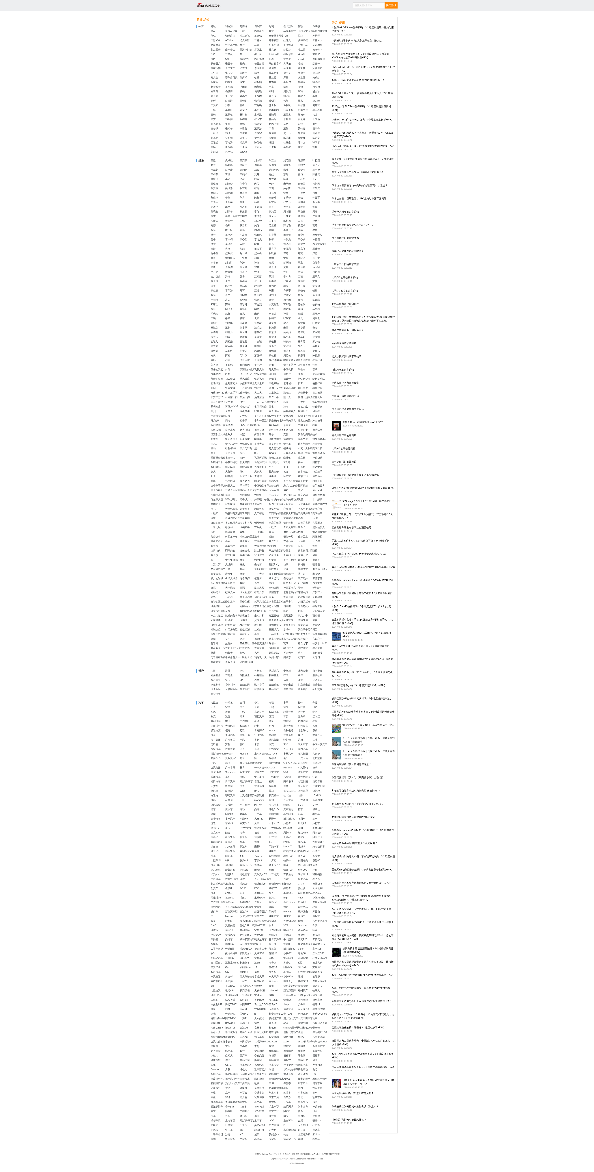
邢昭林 (243, 295)
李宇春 (214, 262)
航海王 (214, 481)
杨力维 (316, 100)
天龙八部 (303, 625)
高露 (227, 304)
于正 (314, 179)
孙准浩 (287, 68)
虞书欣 (229, 160)
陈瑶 (242, 230)
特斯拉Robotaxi (219, 1037)
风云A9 (302, 823)
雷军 (227, 1046)
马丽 (300, 309)
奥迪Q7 (287, 962)
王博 (213, 110)
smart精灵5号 (305, 1041)
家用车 (301, 1116)
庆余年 (229, 573)
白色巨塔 (274, 611)
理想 (256, 725)
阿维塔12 (303, 874)
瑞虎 (227, 763)
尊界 (285, 716)
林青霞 (301, 341)
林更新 (316, 239)
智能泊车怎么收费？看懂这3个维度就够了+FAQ (358, 1027)
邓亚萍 (229, 119)
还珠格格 (216, 620)
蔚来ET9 (317, 986)
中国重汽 (259, 777)
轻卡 (271, 986)
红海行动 (317, 360)
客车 (227, 1116)
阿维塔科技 (217, 725)
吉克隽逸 (274, 304)
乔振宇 (287, 290)
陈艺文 (316, 138)
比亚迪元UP (261, 1032)
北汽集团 (274, 739)
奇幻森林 (216, 467)
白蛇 (227, 374)
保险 (271, 680)
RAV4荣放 (245, 828)
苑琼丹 (301, 332)
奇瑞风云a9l (319, 902)
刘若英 (287, 351)
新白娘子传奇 (305, 629)
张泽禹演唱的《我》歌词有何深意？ (351, 764)
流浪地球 (245, 360)
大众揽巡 (259, 1018)
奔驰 (314, 702)
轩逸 (314, 869)
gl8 (241, 1130)
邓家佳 (214, 304)
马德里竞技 (289, 31)
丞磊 (227, 207)
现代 (300, 735)
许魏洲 (272, 295)
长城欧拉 (245, 725)
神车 (213, 856)
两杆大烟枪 (318, 495)
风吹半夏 (274, 569)
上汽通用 (303, 800)
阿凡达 (214, 443)
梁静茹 (316, 351)
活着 (300, 518)
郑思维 (301, 133)
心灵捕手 (288, 508)
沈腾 (285, 193)
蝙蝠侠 (272, 453)
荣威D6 (287, 999)
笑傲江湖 (245, 629)
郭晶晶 (214, 138)
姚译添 (229, 188)
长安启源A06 (261, 879)
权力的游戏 (217, 578)
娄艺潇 (287, 309)
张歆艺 (287, 318)
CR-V (301, 883)
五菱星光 (288, 874)
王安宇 (243, 160)
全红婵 (229, 138)
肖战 (271, 174)
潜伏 (314, 620)
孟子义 (316, 165)
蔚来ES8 (259, 893)
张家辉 (243, 337)
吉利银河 (288, 730)
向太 (213, 165)
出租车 (316, 916)
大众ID (316, 753)
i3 (255, 1013)
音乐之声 (288, 504)
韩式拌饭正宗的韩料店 (344, 435)
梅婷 (256, 193)
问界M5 (287, 967)
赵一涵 (243, 253)
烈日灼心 (230, 550)
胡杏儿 (229, 332)
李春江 (229, 110)
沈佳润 (301, 216)
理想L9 (244, 883)
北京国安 (216, 49)
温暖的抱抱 (275, 439)
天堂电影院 (231, 508)
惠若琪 (214, 128)
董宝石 (258, 248)
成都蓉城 (317, 45)
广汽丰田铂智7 (219, 902)
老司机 (243, 1088)
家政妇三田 (260, 611)
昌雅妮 (214, 142)
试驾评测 (259, 1097)
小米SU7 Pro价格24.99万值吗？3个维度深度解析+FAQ (362, 119)
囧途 (300, 374)
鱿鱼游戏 (274, 578)
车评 (271, 1083)
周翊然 (258, 165)
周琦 (300, 91)
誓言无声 (288, 652)
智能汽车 (317, 1051)
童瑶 (300, 313)
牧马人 (316, 990)
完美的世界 (304, 522)
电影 (213, 360)
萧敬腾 (287, 248)
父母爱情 (259, 620)
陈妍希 (301, 160)
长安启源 (288, 749)
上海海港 (288, 45)
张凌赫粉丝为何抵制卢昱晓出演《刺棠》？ (355, 1106)
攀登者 (301, 369)
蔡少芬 (301, 327)
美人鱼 (214, 364)
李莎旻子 (288, 230)
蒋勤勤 (287, 304)
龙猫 (227, 495)
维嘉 (314, 207)
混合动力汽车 (290, 1018)
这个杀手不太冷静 (235, 392)
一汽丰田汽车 (305, 1018)
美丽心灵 (317, 508)
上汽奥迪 (303, 999)
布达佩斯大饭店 (234, 522)
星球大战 (259, 443)
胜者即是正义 (218, 648)
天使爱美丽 (304, 504)
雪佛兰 (258, 781)
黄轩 (285, 267)
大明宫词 (274, 648)
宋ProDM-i (304, 1013)
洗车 (314, 1092)
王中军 (243, 258)
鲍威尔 (316, 77)
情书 (213, 508)
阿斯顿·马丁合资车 (250, 1120)
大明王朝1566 (233, 648)
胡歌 (256, 258)
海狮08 (273, 962)
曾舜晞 (243, 299)
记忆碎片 (288, 536)
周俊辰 (287, 91)
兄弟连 (229, 597)
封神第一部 (231, 397)
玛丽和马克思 (232, 513)
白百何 (316, 272)
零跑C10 (288, 930)
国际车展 (317, 1083)
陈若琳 (287, 138)
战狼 (227, 360)
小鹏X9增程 (318, 897)
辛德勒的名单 (261, 485)
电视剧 (316, 560)
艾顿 (300, 86)
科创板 (258, 670)
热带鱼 (272, 560)
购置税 (229, 1111)
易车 (227, 1092)
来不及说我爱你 (292, 638)
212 (242, 749)
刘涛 (242, 262)
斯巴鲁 (214, 790)
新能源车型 (231, 911)
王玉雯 (272, 221)
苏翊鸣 (229, 151)
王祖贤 (243, 341)
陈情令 (272, 643)
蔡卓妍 (301, 337)
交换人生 (303, 406)
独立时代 (259, 560)
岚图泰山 (274, 814)
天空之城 (303, 495)
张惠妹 (287, 341)
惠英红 (258, 332)
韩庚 (285, 286)
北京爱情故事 (276, 638)
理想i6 (301, 846)
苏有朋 (272, 248)
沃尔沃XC (230, 758)
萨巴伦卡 (274, 124)
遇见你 (229, 425)
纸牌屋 (258, 578)
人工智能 (259, 513)
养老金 (229, 675)
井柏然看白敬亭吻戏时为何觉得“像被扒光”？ (356, 790)
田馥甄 (258, 346)
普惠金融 (288, 684)
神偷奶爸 (317, 457)
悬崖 (213, 652)
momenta (259, 800)
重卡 (227, 828)
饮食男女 (274, 518)
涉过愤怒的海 (319, 402)
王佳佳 (316, 248)
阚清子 (229, 309)
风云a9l (215, 851)
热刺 (271, 26)
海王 (213, 453)
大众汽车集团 (247, 763)
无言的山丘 (289, 555)
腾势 (271, 721)
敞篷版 (272, 948)
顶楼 (227, 606)
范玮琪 (243, 355)
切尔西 (258, 26)
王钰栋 (214, 73)
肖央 (227, 295)
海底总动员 (318, 453)
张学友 (258, 323)
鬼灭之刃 (245, 481)
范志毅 (316, 73)
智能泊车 (216, 1074)
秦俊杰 (301, 290)
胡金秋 (316, 91)
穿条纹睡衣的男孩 (322, 504)
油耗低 (214, 1130)
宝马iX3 (316, 948)
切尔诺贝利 (260, 597)
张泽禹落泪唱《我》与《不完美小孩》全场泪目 (358, 777)
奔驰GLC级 (289, 921)
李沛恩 (258, 216)
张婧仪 (214, 179)
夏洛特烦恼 (318, 374)
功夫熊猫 (245, 462)
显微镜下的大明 (321, 569)
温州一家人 (275, 657)
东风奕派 (303, 763)
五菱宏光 (317, 939)
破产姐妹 (303, 578)
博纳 (256, 1023)
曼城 (213, 26)
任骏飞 (301, 96)
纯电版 (301, 1055)
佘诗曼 (214, 332)
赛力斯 (301, 716)
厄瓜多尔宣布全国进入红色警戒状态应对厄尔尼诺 (359, 553)
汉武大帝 (303, 615)
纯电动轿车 (318, 846)
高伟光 (272, 286)
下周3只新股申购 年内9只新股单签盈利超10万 (357, 40)
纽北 (300, 1097)
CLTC (228, 1064)
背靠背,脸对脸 (305, 550)
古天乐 (214, 337)
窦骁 (256, 267)
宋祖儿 (272, 313)
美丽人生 (230, 485)
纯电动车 (245, 874)
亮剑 (256, 634)
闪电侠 (229, 476)
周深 (314, 211)
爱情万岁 (303, 555)
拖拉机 (272, 1116)
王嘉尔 (258, 207)
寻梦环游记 (231, 462)
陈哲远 (287, 221)
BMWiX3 (230, 1023)
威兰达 (316, 809)
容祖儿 (214, 341)
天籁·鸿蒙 (259, 990)
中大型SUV (275, 828)
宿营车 (258, 1027)
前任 (227, 369)
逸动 (300, 921)
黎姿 (314, 327)
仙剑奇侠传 (275, 625)
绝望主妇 (303, 592)
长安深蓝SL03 (277, 1013)
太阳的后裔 (304, 601)
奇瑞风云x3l (231, 995)
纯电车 (272, 851)
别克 (213, 716)
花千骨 (214, 643)
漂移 (227, 1060)
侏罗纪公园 (275, 443)
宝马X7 (273, 1004)
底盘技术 (245, 1078)
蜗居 (242, 638)
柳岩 (271, 309)
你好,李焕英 (275, 360)
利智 (271, 239)
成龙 (300, 318)
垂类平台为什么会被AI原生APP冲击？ (353, 225)
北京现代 (303, 730)
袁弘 (227, 299)
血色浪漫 (317, 652)
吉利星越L (216, 962)
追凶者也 (245, 550)
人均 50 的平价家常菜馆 (345, 277)
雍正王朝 (274, 615)
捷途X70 (317, 972)
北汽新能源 (304, 777)
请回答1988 (246, 662)
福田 (271, 781)
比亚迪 (214, 702)
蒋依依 (301, 304)
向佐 (256, 183)
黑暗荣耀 (245, 601)
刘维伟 (301, 105)
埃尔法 (214, 846)
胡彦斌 (229, 193)
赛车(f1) (229, 1106)
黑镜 (300, 587)
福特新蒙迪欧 (247, 939)
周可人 (272, 216)
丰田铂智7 (245, 1041)
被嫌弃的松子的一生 (251, 504)
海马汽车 (274, 804)
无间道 (258, 495)
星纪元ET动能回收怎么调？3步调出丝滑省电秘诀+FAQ (362, 869)
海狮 (242, 832)
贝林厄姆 (274, 54)
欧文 (242, 82)
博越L (243, 897)
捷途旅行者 (260, 828)
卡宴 (256, 744)
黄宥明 (316, 286)
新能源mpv (289, 902)
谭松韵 (301, 207)
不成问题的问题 (277, 550)
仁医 (300, 611)
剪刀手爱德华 (276, 504)
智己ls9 (302, 842)
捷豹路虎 (216, 907)
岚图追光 (288, 809)
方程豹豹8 (260, 1009)
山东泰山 (230, 49)
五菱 (271, 716)
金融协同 (245, 684)
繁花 (242, 569)
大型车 (272, 1139)
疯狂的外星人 (247, 369)
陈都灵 (258, 197)
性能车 (258, 865)
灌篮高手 (317, 476)
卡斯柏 (229, 202)
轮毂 (314, 907)
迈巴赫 (214, 744)
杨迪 (285, 179)
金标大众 (216, 1032)
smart (272, 730)
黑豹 (213, 448)
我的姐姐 (274, 425)
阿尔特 (258, 804)
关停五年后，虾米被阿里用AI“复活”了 (362, 422)
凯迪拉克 (216, 730)
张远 (256, 188)
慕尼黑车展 (217, 1102)
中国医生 (303, 425)
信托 (285, 680)
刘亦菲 (258, 160)
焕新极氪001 (305, 1027)
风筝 (256, 652)
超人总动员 (275, 448)
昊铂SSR (259, 953)
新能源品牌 (289, 990)
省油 (227, 1088)
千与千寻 (245, 485)
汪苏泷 (287, 216)
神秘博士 (216, 592)
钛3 (213, 953)
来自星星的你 (276, 601)
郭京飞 (301, 248)
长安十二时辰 (319, 643)
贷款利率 (230, 684)
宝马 (227, 707)
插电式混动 (304, 1078)
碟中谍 (272, 476)
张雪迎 (287, 281)
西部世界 (317, 583)
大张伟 (229, 267)
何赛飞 (243, 183)
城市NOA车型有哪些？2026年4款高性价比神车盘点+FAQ (363, 567)
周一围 (287, 299)
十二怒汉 (317, 499)
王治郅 (214, 105)
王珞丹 (229, 234)
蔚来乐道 (317, 995)
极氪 (227, 712)
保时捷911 (274, 763)
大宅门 (316, 657)
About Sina (268, 1154)
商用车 (301, 818)
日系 (314, 1111)
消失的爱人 (318, 527)
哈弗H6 (215, 828)
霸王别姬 (303, 481)
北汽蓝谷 (317, 758)
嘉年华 (243, 546)
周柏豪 (229, 341)
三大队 (301, 402)
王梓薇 (214, 174)
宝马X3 (258, 958)
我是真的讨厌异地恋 (280, 420)
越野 (314, 1102)
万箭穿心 (288, 546)
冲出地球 (317, 420)
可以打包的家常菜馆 (343, 369)
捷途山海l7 (231, 953)
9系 (227, 860)
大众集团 (303, 1125)
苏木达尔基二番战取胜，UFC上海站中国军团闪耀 (359, 198)
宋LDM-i (302, 967)
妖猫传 (272, 378)
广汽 (242, 712)
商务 (285, 1116)
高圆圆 (301, 202)
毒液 (285, 467)
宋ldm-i (258, 995)
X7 (241, 1134)
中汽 (213, 763)
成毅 (256, 169)
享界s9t (258, 860)
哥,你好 (215, 420)
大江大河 (216, 564)
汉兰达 (258, 902)
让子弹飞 (317, 541)
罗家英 (316, 332)
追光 (213, 1013)
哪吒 (213, 800)
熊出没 (287, 397)
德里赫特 (259, 63)
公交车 (214, 888)
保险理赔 (288, 689)
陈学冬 (229, 286)
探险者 (287, 888)
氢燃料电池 (231, 1074)
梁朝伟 (214, 323)
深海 (285, 406)
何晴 (300, 197)
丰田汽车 (288, 753)
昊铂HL (244, 1013)
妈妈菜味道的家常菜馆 (344, 343)
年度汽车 (303, 879)
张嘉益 (258, 299)
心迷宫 (214, 546)
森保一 (316, 63)
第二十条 (274, 397)
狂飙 (242, 564)
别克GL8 (244, 823)
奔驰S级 (317, 763)
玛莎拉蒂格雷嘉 (248, 944)
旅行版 (258, 837)
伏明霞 (258, 138)
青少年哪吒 (231, 560)
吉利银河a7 (318, 1037)
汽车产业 (303, 1083)
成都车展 (216, 1120)
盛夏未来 (230, 429)
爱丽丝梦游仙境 (219, 457)
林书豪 (272, 82)
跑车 (300, 814)
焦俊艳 (316, 304)
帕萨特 (287, 860)
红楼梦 (258, 629)
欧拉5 (286, 842)
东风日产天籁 (319, 1023)
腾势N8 (287, 832)
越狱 (242, 583)
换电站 (258, 1060)
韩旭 (285, 100)
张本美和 (288, 110)
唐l (212, 986)
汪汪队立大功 (218, 434)
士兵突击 (274, 634)
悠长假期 (274, 606)
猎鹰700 (288, 869)
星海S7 (287, 972)
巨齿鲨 (287, 476)
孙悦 (242, 202)
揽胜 (256, 842)
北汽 (314, 712)
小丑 (271, 467)
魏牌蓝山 (303, 911)
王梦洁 (258, 128)
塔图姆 (243, 86)
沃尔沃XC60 (290, 763)
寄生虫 (258, 527)
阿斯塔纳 (288, 781)
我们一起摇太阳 (306, 397)
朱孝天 (301, 346)
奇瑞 (271, 702)
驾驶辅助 (288, 1051)
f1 (284, 1125)
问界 (242, 716)
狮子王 (287, 443)
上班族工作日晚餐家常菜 (345, 264)
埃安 (271, 744)
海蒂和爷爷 (246, 522)
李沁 (227, 179)
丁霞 (271, 128)
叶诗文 (301, 142)
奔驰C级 (259, 934)
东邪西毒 (288, 541)
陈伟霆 (316, 174)
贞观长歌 (230, 662)
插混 (256, 809)
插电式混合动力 (234, 1078)
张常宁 (229, 128)
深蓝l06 (273, 832)
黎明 (285, 323)
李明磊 (243, 216)
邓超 (285, 253)
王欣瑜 (316, 119)
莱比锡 (258, 35)
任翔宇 (258, 133)
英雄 (271, 583)
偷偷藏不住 (289, 573)
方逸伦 (214, 795)
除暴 (271, 434)
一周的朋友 (289, 420)
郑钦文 (258, 124)
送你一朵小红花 (277, 388)
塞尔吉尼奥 (231, 77)
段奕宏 (258, 286)
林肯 (242, 767)
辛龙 (227, 197)
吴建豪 (316, 346)
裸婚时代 (259, 638)
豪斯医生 (230, 583)
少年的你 (216, 374)
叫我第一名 (231, 536)
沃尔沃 (316, 716)
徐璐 (227, 318)
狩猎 (213, 518)
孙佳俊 (258, 142)
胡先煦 (258, 221)
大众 (213, 707)
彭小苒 (272, 234)
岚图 (227, 777)
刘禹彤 (243, 96)
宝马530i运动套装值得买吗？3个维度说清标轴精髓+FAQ (363, 1067)
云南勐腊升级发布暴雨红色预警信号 (351, 527)
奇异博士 (259, 476)
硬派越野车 (260, 939)
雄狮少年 (317, 388)
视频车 (214, 944)
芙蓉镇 (214, 555)
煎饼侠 (287, 374)
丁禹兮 (287, 197)
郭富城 (272, 323)
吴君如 (287, 332)
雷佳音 (301, 267)
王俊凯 (214, 183)
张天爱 (258, 281)
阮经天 (214, 351)
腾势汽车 (303, 772)
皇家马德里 (231, 31)
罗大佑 (316, 341)
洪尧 (213, 244)
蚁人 (213, 471)
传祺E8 (273, 967)
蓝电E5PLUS (247, 925)
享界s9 (229, 823)
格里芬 (214, 91)
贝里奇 (287, 73)
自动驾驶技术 (276, 1078)
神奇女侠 (317, 467)
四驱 (213, 1064)
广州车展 (245, 1083)
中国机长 (288, 369)
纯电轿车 (274, 916)
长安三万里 (217, 397)
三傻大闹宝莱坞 (234, 490)
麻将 (242, 560)
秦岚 (242, 313)
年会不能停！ (218, 402)
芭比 (285, 471)
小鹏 (271, 707)
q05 (213, 921)
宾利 (227, 744)
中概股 (287, 670)
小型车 (243, 981)
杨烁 (300, 295)
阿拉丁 (316, 462)
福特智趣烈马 (305, 893)
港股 (227, 670)
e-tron (301, 948)
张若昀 (243, 188)
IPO (242, 670)
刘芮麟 (287, 160)
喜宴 (227, 541)
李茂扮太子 (304, 429)
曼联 (300, 26)
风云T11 (258, 818)
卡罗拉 (272, 860)
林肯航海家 (275, 939)
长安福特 (274, 795)
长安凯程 (259, 795)
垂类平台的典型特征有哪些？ (348, 251)
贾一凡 (287, 133)
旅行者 (287, 823)
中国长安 (317, 735)
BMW (257, 869)
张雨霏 (316, 142)
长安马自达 (289, 790)
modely (287, 911)
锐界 (271, 925)
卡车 (213, 1116)
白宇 (213, 286)
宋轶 (256, 313)
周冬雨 (287, 211)
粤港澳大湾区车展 (235, 1102)
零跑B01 (215, 1023)
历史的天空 (304, 634)
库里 (285, 77)
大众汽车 (230, 725)
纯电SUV (274, 809)
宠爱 (285, 434)
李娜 (242, 124)
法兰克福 (245, 35)
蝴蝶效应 (259, 508)
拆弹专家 (259, 434)
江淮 (314, 739)
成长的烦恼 (246, 592)
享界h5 (214, 837)
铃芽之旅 (303, 476)
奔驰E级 (229, 948)
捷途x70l (230, 1027)
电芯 (314, 1069)
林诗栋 (243, 114)
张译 (300, 272)
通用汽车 (216, 777)
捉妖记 (229, 364)
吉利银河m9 (232, 879)
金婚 (213, 638)
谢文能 (214, 77)
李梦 (314, 96)
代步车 (301, 916)
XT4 (285, 925)
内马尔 (301, 59)
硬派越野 (216, 1088)
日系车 (229, 1125)
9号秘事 (316, 587)
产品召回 (317, 1064)
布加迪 (287, 777)
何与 (300, 174)
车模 (213, 1092)
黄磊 (285, 258)
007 (256, 453)
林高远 (272, 119)
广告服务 (277, 1154)
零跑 (256, 739)
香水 (242, 532)
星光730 (215, 967)
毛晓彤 (214, 313)
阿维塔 (272, 758)
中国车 (229, 786)
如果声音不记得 (321, 439)
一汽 (242, 739)
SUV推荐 (230, 999)
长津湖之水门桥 (306, 416)
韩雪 (242, 276)
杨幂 (256, 202)
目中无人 (274, 402)
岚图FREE (246, 1004)
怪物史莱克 (275, 457)
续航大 (214, 1055)
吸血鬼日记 (289, 583)
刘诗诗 (229, 262)
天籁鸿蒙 (303, 986)
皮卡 (314, 818)
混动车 (287, 916)
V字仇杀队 (231, 499)
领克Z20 (302, 939)
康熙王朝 (288, 615)
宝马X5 (273, 753)
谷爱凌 (243, 151)
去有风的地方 (218, 569)
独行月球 (245, 392)
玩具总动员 (289, 453)
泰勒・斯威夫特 (234, 216)
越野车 (272, 818)
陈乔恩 (316, 355)
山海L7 (287, 883)
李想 (256, 1046)
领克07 (258, 986)
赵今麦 (229, 169)
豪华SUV (317, 828)
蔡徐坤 (214, 197)
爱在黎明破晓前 (292, 518)
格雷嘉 (229, 842)
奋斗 (227, 638)
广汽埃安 (274, 749)
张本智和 (274, 110)
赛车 (285, 1088)
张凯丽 (272, 253)
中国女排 (230, 388)
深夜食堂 (245, 615)
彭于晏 (243, 351)
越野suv (229, 944)
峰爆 (314, 425)
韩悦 (227, 133)
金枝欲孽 (303, 648)
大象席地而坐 (261, 546)
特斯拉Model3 (218, 1018)
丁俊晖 (272, 147)
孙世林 (301, 68)
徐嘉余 (287, 142)
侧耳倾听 (259, 522)
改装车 (287, 1092)
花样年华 (259, 541)
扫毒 (300, 383)
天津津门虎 (246, 49)
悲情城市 (259, 555)
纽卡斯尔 (288, 26)
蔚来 (285, 707)
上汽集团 (216, 767)
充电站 (214, 1125)
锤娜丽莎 (230, 258)
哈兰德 (301, 49)
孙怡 (285, 313)
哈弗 (271, 725)
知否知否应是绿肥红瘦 (281, 620)
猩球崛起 (230, 467)
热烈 (213, 411)
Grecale (302, 925)
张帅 (227, 124)
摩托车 (243, 1116)
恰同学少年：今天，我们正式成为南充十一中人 (368, 725)
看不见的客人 (290, 527)
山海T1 (244, 1018)
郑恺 (314, 253)
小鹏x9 (287, 934)
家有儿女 (245, 634)
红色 (242, 652)
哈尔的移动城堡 (292, 499)
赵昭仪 (229, 253)
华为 (256, 702)
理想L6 (229, 874)
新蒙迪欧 (230, 869)
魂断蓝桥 (288, 522)
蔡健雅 (272, 355)
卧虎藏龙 (245, 541)
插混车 (229, 939)
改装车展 (317, 1097)
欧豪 (271, 290)
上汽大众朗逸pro (220, 1041)
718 (242, 893)
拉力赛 (243, 1097)
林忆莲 (214, 327)
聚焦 (271, 532)
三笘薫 (229, 54)
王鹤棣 (243, 174)
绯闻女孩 (259, 592)
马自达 (229, 800)
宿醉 (242, 457)
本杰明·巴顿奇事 (307, 508)
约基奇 (229, 82)
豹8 (285, 758)
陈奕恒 (301, 234)
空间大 (229, 1055)
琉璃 (285, 643)
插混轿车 (216, 879)
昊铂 (271, 800)
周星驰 (243, 323)
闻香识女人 (246, 499)
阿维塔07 (245, 902)
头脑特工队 (217, 462)
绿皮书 (229, 527)
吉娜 (213, 248)
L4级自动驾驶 (247, 1074)
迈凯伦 (287, 739)
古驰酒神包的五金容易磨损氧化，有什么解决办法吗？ (361, 882)
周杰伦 (214, 207)
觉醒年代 (274, 564)
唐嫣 (271, 262)
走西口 (301, 657)
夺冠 (242, 434)
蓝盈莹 (229, 221)
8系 (300, 962)
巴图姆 (316, 86)
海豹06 (273, 921)
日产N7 (273, 837)
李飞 (256, 211)
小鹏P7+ (288, 976)
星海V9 (273, 934)
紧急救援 (288, 439)
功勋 (285, 564)
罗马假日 (274, 495)
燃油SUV (230, 851)
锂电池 (243, 1069)
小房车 (229, 1041)
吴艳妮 (287, 147)
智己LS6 (317, 883)
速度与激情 (304, 443)
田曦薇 (287, 234)
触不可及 (317, 490)
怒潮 (285, 402)
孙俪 (256, 262)
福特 (300, 702)
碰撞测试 (303, 1060)
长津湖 (258, 360)
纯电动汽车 (217, 958)
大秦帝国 (259, 648)
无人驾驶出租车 (248, 976)
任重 (314, 290)
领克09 (273, 1023)
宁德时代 (245, 1111)
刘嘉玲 (229, 183)
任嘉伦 (243, 272)
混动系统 (288, 1074)
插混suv (215, 874)
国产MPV (230, 1018)
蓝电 (242, 777)
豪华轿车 (216, 818)
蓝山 (300, 828)
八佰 (271, 364)
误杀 (314, 369)
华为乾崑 (259, 1111)
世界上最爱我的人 (250, 425)
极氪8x (272, 1027)
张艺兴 (272, 202)
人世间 (229, 564)
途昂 (285, 907)
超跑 (300, 1088)
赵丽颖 (287, 262)
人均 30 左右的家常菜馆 (345, 290)
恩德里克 (259, 68)
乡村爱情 (245, 625)
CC (227, 972)
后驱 (227, 1069)
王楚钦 (229, 114)
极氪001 (317, 860)
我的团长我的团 (292, 634)
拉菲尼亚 (245, 59)
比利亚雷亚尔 (305, 31)
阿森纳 (243, 26)
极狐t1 (228, 888)
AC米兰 (229, 40)
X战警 (286, 462)
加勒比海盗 (304, 453)
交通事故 (259, 1092)
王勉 (242, 221)
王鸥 (213, 318)
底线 (285, 569)
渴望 (314, 629)
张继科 (243, 119)
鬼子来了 (245, 508)
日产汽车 (230, 781)
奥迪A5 (302, 902)
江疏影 (258, 276)
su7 (271, 893)
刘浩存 (287, 244)
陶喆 (242, 248)
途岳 (314, 1018)
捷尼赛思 (317, 781)
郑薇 (227, 105)
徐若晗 (243, 207)
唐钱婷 (229, 147)
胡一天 (301, 286)
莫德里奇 (317, 68)
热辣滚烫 (259, 397)
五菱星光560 (232, 962)
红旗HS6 (245, 735)
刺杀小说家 (289, 388)
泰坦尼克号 (231, 443)
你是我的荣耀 (276, 573)
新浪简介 (258, 1154)
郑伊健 (272, 337)
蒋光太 (243, 63)
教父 (300, 490)
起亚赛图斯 (260, 911)
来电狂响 (274, 383)
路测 (314, 1060)
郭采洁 (258, 351)
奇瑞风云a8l (319, 981)
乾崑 (285, 1134)
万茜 (300, 276)
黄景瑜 (272, 267)
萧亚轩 (258, 355)
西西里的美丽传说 (279, 513)
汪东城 (272, 193)
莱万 (242, 54)
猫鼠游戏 (230, 532)
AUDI (272, 767)
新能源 (301, 1046)
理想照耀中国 (232, 625)
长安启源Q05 (232, 907)
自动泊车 (245, 1060)
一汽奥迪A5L (261, 767)
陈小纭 (229, 230)
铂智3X (273, 888)
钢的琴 (272, 546)
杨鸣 (242, 91)
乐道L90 (302, 869)
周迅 (300, 262)
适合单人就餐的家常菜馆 (345, 211)
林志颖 (258, 341)
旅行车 (316, 823)
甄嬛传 (229, 620)
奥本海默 (303, 471)
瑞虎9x (214, 930)
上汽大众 (288, 725)
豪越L (257, 846)
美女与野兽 (246, 448)
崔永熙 (258, 82)
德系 (300, 1111)
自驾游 (287, 1097)
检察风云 (303, 411)
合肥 (300, 1120)
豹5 (242, 856)
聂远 (256, 290)
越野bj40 (274, 1032)
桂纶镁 (272, 351)
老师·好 (287, 383)
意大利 (272, 1130)
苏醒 (285, 174)
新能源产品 (275, 1018)
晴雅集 (258, 439)
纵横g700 (259, 897)
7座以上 (287, 879)
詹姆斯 (243, 77)
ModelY (229, 753)
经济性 (316, 1125)
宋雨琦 (287, 183)
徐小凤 (243, 327)
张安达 (258, 147)
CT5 (271, 958)
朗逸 (227, 832)
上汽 (314, 749)
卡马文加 (230, 68)
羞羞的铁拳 (217, 378)
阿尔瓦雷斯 (275, 63)
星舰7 (301, 1037)
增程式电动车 (290, 1032)
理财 (300, 680)
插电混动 (303, 1069)
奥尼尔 (287, 82)
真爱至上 (317, 522)
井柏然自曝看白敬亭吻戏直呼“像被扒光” (353, 817)
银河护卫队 (246, 476)
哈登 (256, 77)
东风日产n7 (246, 865)
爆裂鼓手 (245, 527)
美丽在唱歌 (289, 560)
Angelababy (319, 244)
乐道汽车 (245, 772)
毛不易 (214, 272)
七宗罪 (258, 504)
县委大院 (216, 573)
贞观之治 (245, 648)
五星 (213, 1097)
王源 (227, 174)
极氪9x (243, 837)
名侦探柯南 (260, 406)
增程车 (287, 1055)
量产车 (258, 1120)
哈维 (300, 63)
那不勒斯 (274, 40)
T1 (270, 842)
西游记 (316, 615)
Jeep (286, 1004)
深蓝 (213, 735)
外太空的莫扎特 (306, 420)
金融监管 (317, 680)
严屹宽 (287, 295)
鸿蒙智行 (317, 1106)
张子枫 (214, 281)
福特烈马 (303, 907)
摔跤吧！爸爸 (261, 499)
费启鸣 (301, 225)
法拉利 (301, 712)
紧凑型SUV (318, 944)
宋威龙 (214, 169)
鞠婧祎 (258, 230)
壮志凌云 (274, 471)
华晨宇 (214, 202)
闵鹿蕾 (316, 105)
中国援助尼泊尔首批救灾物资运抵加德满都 (355, 475)
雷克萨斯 (259, 730)
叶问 (213, 388)
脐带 (227, 416)
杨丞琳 (243, 346)
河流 (314, 555)
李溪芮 (243, 309)
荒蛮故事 (216, 536)
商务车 (272, 972)
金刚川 (229, 434)
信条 (314, 434)
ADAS (286, 1078)
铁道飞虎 (259, 378)
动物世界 (216, 383)
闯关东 (287, 657)
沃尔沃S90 (318, 953)
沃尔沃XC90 (247, 916)
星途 (256, 721)
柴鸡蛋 (272, 211)
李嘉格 (243, 193)
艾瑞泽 (229, 804)
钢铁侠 (287, 448)
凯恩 (271, 59)
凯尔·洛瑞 (216, 772)
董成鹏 (243, 286)
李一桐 (229, 239)
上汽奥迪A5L (261, 753)
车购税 (214, 939)
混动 (242, 809)
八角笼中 (303, 392)
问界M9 (229, 814)
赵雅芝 (272, 327)
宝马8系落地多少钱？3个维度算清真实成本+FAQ (358, 685)
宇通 (285, 772)
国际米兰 (216, 40)
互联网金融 (231, 689)
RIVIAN (287, 767)
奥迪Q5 (244, 1027)
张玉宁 (229, 63)
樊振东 (301, 114)
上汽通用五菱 (247, 795)
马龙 (314, 114)
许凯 (285, 272)
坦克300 (215, 832)
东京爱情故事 (261, 606)
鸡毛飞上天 (260, 657)
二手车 (258, 814)
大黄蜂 (229, 471)
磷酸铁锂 (216, 1060)
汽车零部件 (246, 1064)
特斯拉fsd (303, 851)
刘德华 (229, 323)
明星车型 (317, 999)
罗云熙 (243, 225)
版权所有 (301, 1163)
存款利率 (216, 684)
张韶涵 (243, 169)
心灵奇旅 (245, 439)
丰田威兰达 (231, 1032)
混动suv (229, 902)
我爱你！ (259, 411)
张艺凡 (287, 202)
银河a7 (273, 897)
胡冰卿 (243, 304)
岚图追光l (303, 860)
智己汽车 (216, 972)
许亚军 (316, 197)
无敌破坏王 (260, 467)
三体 (227, 569)
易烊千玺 (317, 234)
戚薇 (227, 313)
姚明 (271, 91)
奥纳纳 (287, 63)
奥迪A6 (229, 976)
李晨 (213, 258)
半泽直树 (317, 606)
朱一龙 (316, 258)
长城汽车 (274, 712)
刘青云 (229, 337)
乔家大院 (216, 662)
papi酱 (287, 188)
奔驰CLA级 (246, 1032)
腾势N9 (244, 860)
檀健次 (301, 169)
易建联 (258, 91)
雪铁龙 (258, 763)
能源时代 (259, 1130)
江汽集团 (303, 753)
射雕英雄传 (289, 625)
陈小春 (287, 337)
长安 (256, 707)
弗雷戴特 (216, 86)
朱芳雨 (214, 96)
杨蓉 (242, 318)
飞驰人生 (259, 369)
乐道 (256, 749)
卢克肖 (243, 68)
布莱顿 (316, 26)
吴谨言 (229, 244)
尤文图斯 (245, 40)
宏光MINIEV (246, 921)
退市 (227, 680)
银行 (242, 680)
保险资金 (245, 675)
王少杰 (258, 96)
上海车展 (230, 1120)
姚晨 (271, 244)
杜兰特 (272, 77)
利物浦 (229, 26)
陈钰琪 (316, 299)
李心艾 (243, 239)
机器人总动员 (247, 490)
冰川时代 (274, 462)
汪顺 (271, 142)
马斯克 (214, 1046)
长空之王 (230, 411)
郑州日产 (303, 990)
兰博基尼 (288, 735)
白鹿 (314, 193)
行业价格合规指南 (293, 1064)
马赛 (285, 35)
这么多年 (245, 411)
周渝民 (272, 346)
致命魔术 (230, 504)
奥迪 (242, 707)
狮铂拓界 (317, 874)
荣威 (300, 739)
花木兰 (214, 439)
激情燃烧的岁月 (321, 634)
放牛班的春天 (261, 490)
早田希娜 (317, 110)
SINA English (314, 1154)
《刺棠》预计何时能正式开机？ (349, 1119)
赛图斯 (316, 879)
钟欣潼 (316, 337)
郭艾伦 (243, 110)
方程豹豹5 (216, 981)
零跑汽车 (303, 749)
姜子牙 (258, 364)
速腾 (314, 865)
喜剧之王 (216, 504)
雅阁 (271, 869)
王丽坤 (316, 313)
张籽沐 (258, 234)
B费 (213, 54)
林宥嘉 (229, 346)
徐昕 (213, 100)
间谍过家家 (260, 481)
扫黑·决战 (216, 429)
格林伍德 (216, 68)
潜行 (242, 402)
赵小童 (214, 253)
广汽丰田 (245, 721)
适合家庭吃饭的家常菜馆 (345, 238)
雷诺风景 (259, 976)
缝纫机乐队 (318, 378)
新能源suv (245, 967)
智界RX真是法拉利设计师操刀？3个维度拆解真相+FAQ (362, 975)
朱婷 (300, 124)
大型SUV (216, 860)
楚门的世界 (318, 485)
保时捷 (301, 707)
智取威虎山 (260, 374)
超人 (256, 448)
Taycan (273, 1041)
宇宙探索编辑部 (219, 416)
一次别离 (259, 532)
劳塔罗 (316, 54)
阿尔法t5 (317, 837)
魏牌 (227, 716)
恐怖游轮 (317, 536)
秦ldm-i (244, 972)
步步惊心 (303, 638)
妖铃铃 (287, 378)
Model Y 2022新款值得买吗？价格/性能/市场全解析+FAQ (363, 488)
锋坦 (213, 1009)
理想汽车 (259, 716)
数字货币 (259, 684)
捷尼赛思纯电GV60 (294, 986)
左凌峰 (243, 234)
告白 (213, 532)
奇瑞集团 (303, 781)
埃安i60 (287, 828)
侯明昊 (287, 207)
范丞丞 (272, 225)
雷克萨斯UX (246, 986)
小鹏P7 (316, 851)
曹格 (213, 239)
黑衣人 (258, 471)
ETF (285, 675)
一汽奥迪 (216, 976)
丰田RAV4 (231, 986)
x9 (255, 967)
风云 (256, 823)
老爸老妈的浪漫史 (293, 592)
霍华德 (229, 86)
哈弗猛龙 (259, 981)
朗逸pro (244, 869)
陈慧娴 (301, 323)
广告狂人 (317, 592)
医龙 (285, 611)
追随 (271, 536)
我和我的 (245, 364)
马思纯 (316, 309)
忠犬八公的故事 (292, 485)
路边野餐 (259, 550)
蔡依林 (272, 341)
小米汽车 (230, 818)
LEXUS (316, 795)
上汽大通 (303, 758)
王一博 (316, 169)
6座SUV (244, 958)
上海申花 (303, 45)
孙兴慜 (272, 49)
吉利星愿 (245, 930)
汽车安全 (274, 1064)
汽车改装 (303, 1092)
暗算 (300, 652)
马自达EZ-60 (261, 1004)
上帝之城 (216, 527)
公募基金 (259, 675)
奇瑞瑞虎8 (216, 842)
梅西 (213, 59)
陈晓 (213, 267)
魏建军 (287, 721)
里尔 (300, 35)
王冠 (242, 587)
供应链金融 (304, 684)
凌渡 (300, 1032)
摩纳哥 (316, 35)
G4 (226, 967)
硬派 (300, 976)
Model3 (244, 753)
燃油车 (229, 809)
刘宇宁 (229, 211)
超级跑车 (245, 962)
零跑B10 (259, 999)
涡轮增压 (259, 1078)
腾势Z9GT (231, 1004)
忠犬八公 (245, 416)
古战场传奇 (304, 597)
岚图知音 (230, 925)
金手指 (229, 402)
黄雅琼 (316, 133)
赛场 (271, 907)
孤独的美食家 (232, 615)
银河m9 (229, 990)
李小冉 (287, 276)
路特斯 (229, 790)
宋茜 (242, 244)
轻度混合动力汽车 (220, 1078)
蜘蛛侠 (287, 457)
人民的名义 (246, 657)
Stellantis (230, 772)
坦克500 (229, 897)
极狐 (314, 730)
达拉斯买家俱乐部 (293, 532)
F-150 (243, 888)
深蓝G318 (303, 1009)
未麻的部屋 (275, 522)
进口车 (214, 911)
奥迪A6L (244, 911)
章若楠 (272, 197)
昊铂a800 (259, 1125)
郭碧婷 (229, 165)
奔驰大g (287, 981)
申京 (271, 86)
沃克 (285, 86)
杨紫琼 (272, 332)
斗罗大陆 (259, 573)
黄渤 (271, 258)
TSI (314, 1074)
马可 (242, 290)
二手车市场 (217, 948)
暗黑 (314, 601)
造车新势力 (260, 1069)
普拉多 (301, 888)
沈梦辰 (214, 221)
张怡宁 (258, 119)
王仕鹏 (243, 100)
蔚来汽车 (259, 916)
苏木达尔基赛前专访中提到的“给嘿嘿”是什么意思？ (360, 185)
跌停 (300, 675)
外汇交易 (317, 689)
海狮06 (287, 944)
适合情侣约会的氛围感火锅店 (348, 409)
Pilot (300, 897)
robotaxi (273, 990)
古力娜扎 (216, 276)
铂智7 (301, 837)
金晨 (213, 230)
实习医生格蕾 (218, 583)
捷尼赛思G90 (305, 944)
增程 (271, 1069)
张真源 (214, 188)
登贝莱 (272, 68)
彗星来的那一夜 (219, 541)
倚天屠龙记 (231, 629)
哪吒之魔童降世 (292, 360)
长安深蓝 (288, 800)
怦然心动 (245, 495)
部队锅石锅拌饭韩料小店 (345, 396)
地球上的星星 (247, 536)
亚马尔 (301, 54)
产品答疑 (336, 1154)
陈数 (300, 299)
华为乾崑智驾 (290, 1069)
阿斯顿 (272, 786)
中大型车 (288, 939)
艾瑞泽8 (316, 967)
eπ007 (228, 893)
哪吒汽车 (230, 795)
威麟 (256, 1134)
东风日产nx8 (276, 976)
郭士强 (272, 105)
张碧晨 (272, 318)
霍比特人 (230, 457)
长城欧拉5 (260, 883)
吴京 (227, 248)
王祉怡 (214, 133)
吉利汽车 (216, 721)
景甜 (271, 276)
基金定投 (303, 689)
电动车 (229, 1051)
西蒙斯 (214, 82)
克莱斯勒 (317, 772)
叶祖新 (316, 160)
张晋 (271, 299)
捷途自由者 (260, 948)
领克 (227, 730)
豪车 (213, 1111)
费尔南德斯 (318, 59)
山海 (242, 800)
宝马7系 (258, 930)
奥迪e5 (287, 837)
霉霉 (213, 216)
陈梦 (213, 119)
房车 (300, 809)
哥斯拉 (301, 467)
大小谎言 (230, 587)
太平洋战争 (246, 597)
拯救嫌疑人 (289, 411)
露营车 (243, 1102)
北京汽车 (274, 772)
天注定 (301, 541)
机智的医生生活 (219, 601)
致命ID (301, 527)
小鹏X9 (244, 818)
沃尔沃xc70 (260, 874)
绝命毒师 (245, 578)
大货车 (214, 786)
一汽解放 (274, 777)
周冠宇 (301, 147)
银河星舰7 (274, 856)
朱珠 (285, 169)
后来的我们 (217, 369)
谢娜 (213, 225)
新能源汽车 (318, 1046)
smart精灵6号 (290, 1027)
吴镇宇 (258, 337)
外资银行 (245, 689)
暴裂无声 (230, 546)
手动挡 (229, 981)
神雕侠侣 (216, 629)
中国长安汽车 (319, 744)
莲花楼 (316, 564)
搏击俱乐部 (289, 495)
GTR (271, 995)
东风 (213, 712)
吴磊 (271, 272)
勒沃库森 (230, 35)
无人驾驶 (216, 1051)
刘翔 (314, 147)
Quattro (215, 1069)
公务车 (301, 1004)
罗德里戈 (216, 63)
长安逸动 (274, 1037)
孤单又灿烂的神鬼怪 (265, 601)
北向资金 (303, 670)
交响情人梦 (318, 611)
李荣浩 (229, 290)
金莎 (213, 309)
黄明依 (272, 100)
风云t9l (272, 944)
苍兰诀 (301, 573)
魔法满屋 (317, 429)
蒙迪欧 (243, 846)
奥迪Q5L (288, 893)
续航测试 (288, 1106)
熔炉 (285, 490)
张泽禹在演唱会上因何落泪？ (348, 330)
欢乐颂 (258, 625)
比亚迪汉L (245, 934)
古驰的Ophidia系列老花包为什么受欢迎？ (354, 843)
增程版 (272, 1055)
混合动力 (303, 1074)
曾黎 (271, 230)
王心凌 (301, 239)
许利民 (287, 105)
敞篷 (285, 1023)
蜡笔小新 (245, 406)
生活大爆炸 (231, 578)
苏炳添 (214, 151)
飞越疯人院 (217, 499)
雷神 (300, 462)
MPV (315, 804)
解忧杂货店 (304, 378)
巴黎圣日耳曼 (276, 35)
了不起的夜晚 (261, 416)
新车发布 (303, 1106)
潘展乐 (243, 142)
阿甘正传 (317, 481)
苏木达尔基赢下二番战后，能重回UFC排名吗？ (358, 172)
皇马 (213, 31)
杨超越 (243, 211)
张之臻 (301, 119)
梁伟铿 (301, 128)
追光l (257, 962)
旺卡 (213, 476)
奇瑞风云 (230, 934)
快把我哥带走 (247, 383)
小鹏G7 (287, 953)
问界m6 (244, 1037)
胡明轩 (287, 96)
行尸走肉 (303, 583)
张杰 (227, 281)
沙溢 (256, 272)
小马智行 (245, 804)
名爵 (300, 795)
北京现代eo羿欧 (219, 883)
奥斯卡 (301, 73)
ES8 (256, 888)
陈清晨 (272, 133)
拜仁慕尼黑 (231, 45)
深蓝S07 (215, 865)
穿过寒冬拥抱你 (277, 429)
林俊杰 (287, 239)
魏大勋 (272, 179)
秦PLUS (288, 1013)
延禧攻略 (288, 620)
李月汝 (272, 96)
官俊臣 (301, 183)
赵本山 (258, 253)
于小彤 (301, 179)
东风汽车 (303, 744)
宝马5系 (273, 999)
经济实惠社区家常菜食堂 (345, 382)
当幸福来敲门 (218, 495)
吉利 (242, 702)
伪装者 (229, 652)
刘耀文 (301, 244)
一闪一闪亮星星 (263, 402)
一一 (256, 518)
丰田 (285, 702)
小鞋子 (272, 527)
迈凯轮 (316, 790)
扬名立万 (259, 429)
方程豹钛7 (318, 842)
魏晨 (213, 295)
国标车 (316, 1055)
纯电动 (301, 1051)
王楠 (213, 114)
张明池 (258, 100)
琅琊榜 (243, 620)
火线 (213, 597)
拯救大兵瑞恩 (290, 513)
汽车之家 (317, 1088)
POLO (243, 1125)
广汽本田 (230, 767)
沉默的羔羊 (217, 522)
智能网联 (274, 1074)
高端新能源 (289, 1130)
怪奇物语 (288, 578)
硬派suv (316, 893)
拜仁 (213, 35)
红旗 (314, 721)
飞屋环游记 (260, 457)
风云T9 (258, 856)
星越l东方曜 (318, 1009)
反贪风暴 (288, 429)
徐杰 (300, 100)
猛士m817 (274, 865)
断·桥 (257, 425)
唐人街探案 (304, 360)
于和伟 (214, 299)
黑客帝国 (245, 513)
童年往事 (245, 555)
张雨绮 (272, 281)
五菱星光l (274, 1009)
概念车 (316, 814)
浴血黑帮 (259, 587)
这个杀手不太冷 (219, 485)
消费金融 (317, 684)
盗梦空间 (274, 485)
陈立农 (214, 346)
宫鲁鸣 (258, 105)
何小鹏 (243, 1046)
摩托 (256, 1116)
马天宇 (316, 267)
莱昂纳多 (274, 73)
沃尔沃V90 (289, 818)
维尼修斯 (288, 54)
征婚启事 (303, 560)
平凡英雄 (317, 416)
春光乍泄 (274, 541)
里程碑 (316, 1116)
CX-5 (213, 925)
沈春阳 (316, 216)
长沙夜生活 (275, 416)
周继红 (301, 138)
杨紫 (227, 225)
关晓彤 (214, 211)
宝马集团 (216, 739)
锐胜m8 (273, 902)
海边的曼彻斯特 (321, 532)
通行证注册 (326, 1154)
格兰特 (316, 82)
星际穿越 (303, 485)
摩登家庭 (317, 578)
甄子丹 (243, 332)
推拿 (314, 546)
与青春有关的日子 (220, 657)
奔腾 (314, 925)
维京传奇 (288, 597)
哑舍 (256, 244)
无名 (271, 406)
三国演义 (274, 629)
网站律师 (304, 1154)
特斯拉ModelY (219, 753)
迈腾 (256, 851)
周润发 (316, 318)
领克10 (229, 930)
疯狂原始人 (231, 439)
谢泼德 (301, 77)
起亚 (242, 730)
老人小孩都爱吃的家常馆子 (346, 356)
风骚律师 (216, 606)
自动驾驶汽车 (276, 883)
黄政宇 (243, 73)
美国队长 (317, 448)
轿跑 (213, 814)
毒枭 (271, 597)
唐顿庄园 (274, 587)
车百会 (243, 1092)
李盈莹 (243, 128)
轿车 (213, 809)
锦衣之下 (303, 643)
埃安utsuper (246, 907)
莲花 (271, 790)
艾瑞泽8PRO (261, 1041)
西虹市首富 (304, 364)
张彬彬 (243, 281)
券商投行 (274, 689)
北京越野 (230, 846)
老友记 (316, 573)
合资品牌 (259, 1055)
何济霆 (243, 133)
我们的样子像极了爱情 (223, 425)
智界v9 (302, 856)
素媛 (300, 499)
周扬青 (301, 211)
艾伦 (314, 281)
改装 (256, 1083)
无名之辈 (259, 383)
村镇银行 (259, 689)
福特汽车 (216, 749)
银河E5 (244, 999)
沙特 (227, 1134)
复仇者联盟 (246, 443)
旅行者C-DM (305, 865)
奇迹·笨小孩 (217, 392)
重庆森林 (245, 518)
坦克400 (288, 856)
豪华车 (243, 814)
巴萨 (242, 31)
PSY (256, 179)
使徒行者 (317, 383)
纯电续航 (274, 1051)
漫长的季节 (260, 569)
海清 (227, 276)
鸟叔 (242, 179)
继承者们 (288, 601)
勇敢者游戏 (246, 467)
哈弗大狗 (317, 962)
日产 (314, 707)
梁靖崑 (258, 114)
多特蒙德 (303, 40)
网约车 (229, 856)
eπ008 (316, 934)
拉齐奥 (287, 40)
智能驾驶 (259, 1051)
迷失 (256, 583)
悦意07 (316, 1027)
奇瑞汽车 (230, 735)
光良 (213, 355)
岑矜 (314, 230)
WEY (242, 790)
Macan (229, 916)
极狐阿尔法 (246, 953)
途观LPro (216, 995)
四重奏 (287, 606)
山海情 (258, 564)
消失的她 (317, 392)
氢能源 (316, 976)
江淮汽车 (259, 735)
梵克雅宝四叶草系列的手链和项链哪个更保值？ (358, 803)
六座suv (273, 981)
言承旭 (287, 346)
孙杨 (213, 147)
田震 (300, 221)
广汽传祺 (303, 725)
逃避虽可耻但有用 (220, 611)
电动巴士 (245, 1023)
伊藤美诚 (303, 110)
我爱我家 (230, 634)
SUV (300, 804)
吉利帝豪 (230, 749)
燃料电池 (274, 1060)
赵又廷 (229, 351)
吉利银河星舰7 (320, 921)
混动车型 (303, 958)
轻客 (314, 930)
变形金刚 (230, 453)
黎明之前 (317, 648)
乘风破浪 (245, 378)
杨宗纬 (301, 355)
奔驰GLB (216, 758)
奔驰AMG (317, 800)
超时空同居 (231, 383)
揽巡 (285, 865)
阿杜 (227, 355)
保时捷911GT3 (320, 1032)
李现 (271, 188)
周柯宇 (243, 165)
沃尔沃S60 (289, 948)
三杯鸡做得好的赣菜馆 (344, 461)
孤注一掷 (245, 397)
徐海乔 (258, 295)
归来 (300, 546)
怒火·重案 (245, 429)
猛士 (256, 758)
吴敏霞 (272, 138)
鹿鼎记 (316, 625)
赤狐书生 (303, 439)
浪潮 (256, 536)
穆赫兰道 (303, 536)
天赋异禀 (317, 597)
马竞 (271, 31)
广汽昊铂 (303, 767)
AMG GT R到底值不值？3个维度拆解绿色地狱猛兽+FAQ (363, 146)
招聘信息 (295, 1154)
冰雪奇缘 (317, 443)
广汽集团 (230, 739)
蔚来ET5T (259, 925)
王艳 (213, 160)
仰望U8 (229, 865)
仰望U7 (273, 953)
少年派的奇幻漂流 (279, 499)
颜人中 (316, 202)
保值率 (287, 1083)
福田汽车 (216, 781)
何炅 (271, 207)
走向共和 (259, 615)
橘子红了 (288, 648)
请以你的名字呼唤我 (236, 518)
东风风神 (259, 786)
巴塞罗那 (259, 31)
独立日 (301, 457)
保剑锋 (272, 165)
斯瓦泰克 (216, 124)
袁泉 (256, 318)
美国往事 (317, 513)
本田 (227, 721)
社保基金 (216, 675)
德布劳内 (317, 49)
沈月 (256, 174)
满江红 (287, 392)
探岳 (213, 893)
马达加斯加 (260, 462)
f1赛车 (214, 999)
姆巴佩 (258, 54)
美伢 (256, 225)
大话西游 (274, 490)
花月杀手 (317, 471)
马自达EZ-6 (217, 1027)
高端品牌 (303, 1023)
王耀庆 (316, 188)
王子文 (316, 276)
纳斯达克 (274, 670)
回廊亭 (316, 411)
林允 (256, 309)
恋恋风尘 (274, 555)
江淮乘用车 (318, 786)
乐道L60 (229, 883)
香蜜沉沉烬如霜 (263, 643)
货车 (242, 842)
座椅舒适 (259, 1088)
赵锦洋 (229, 100)
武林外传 (303, 620)
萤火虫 (258, 907)
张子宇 (229, 96)
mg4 (285, 897)
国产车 (243, 1055)
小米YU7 (274, 823)
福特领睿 (288, 1037)
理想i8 (228, 921)
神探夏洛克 (289, 587)
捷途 (242, 786)
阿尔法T (316, 832)
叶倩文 (316, 323)
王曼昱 (287, 114)
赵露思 (301, 281)
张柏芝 (301, 165)
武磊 (256, 73)
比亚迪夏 (274, 874)
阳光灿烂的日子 (306, 513)
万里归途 (274, 392)
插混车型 (259, 1037)
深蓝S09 (288, 958)
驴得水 (287, 550)
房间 (300, 532)
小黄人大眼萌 (305, 448)
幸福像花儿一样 (234, 657)
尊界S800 (288, 814)
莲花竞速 (288, 1009)
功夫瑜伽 (230, 378)
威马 (256, 972)
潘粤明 (229, 272)
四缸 (227, 1009)
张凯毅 (316, 183)
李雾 (300, 230)
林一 (213, 234)
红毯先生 (317, 397)
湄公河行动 (246, 374)
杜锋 (242, 105)
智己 (242, 744)
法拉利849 (216, 1004)
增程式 (287, 1060)
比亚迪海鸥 (246, 995)
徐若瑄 (301, 351)
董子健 (243, 267)
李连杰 (258, 239)
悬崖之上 (288, 425)
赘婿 (242, 573)
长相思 (301, 564)
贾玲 (314, 225)
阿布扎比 (288, 1111)
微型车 (301, 934)
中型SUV (230, 837)
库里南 (316, 911)
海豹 (285, 786)
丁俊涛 (243, 147)
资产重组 (216, 680)
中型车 (243, 1139)
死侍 (242, 471)
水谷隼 (287, 119)
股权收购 (317, 675)
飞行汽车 (259, 1064)
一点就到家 (246, 388)
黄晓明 (301, 258)
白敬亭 (316, 262)
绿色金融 (216, 689)
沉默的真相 (217, 625)
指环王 (243, 453)
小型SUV (216, 934)
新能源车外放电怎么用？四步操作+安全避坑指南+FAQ (361, 1001)
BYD (257, 790)
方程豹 (272, 735)
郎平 (314, 124)
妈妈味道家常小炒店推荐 (345, 303)
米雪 (285, 327)
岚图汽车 (303, 721)
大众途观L (318, 888)
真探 (213, 587)
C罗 (227, 59)
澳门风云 (274, 374)
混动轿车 (303, 930)
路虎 (314, 725)
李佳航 (214, 290)
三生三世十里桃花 (250, 643)
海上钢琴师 (217, 490)
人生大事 (259, 392)
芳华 (314, 364)
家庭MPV (230, 1037)
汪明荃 (258, 327)
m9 (270, 879)
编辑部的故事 (218, 634)
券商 (256, 680)
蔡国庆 (214, 193)
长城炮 (316, 856)
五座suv (229, 958)
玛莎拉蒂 (288, 712)
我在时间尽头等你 (308, 434)
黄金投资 (216, 694)
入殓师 (214, 513)
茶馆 (314, 550)
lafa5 (271, 1120)
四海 (227, 420)
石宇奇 (316, 128)
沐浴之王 (259, 388)
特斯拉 (229, 702)
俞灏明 (316, 295)
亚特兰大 (259, 40)
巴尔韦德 (259, 59)
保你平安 (317, 406)
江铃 (314, 777)
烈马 (242, 758)
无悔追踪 (274, 652)
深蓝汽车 (259, 772)
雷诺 (285, 744)
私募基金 (274, 675)
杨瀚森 (229, 91)
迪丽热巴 (274, 169)
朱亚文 (272, 160)
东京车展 (274, 1097)
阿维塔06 (216, 897)
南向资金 (317, 670)
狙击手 (243, 420)
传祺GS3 (303, 981)
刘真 (242, 197)
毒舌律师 (274, 411)
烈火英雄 (274, 369)
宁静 (271, 183)
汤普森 (258, 86)
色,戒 (315, 518)
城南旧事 (230, 555)
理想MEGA (246, 948)
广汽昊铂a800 (305, 972)
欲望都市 (274, 592)
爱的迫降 (230, 601)
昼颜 (227, 611)
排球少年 (274, 481)
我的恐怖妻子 (247, 611)
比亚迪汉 (216, 990)
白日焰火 (216, 550)
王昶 (285, 128)
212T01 (258, 944)
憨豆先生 (230, 592)
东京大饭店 (217, 615)
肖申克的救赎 (290, 481)
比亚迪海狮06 (261, 921)
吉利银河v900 (247, 851)
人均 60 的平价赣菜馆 (343, 448)
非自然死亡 (304, 606)
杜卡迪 (287, 795)
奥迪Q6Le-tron (320, 1013)
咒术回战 (230, 481)
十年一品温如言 (263, 420)
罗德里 (258, 49)
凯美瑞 (272, 911)
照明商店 (216, 406)
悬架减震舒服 (276, 1088)
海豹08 (302, 953)
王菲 (227, 327)
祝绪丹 (316, 221)
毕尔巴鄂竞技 (319, 31)
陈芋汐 (243, 138)
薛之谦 (287, 225)
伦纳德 (301, 82)
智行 (242, 1051)
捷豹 (314, 767)
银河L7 (316, 1004)
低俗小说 (274, 508)
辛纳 (285, 124)
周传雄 (287, 355)
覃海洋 (229, 142)
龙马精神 (288, 416)
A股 (213, 670)
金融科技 (274, 684)
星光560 (288, 1120)
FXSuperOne (305, 995)
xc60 (286, 1041)
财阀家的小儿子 (248, 606)
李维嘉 (301, 188)
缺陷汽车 (303, 1064)
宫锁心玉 (317, 638)
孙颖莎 (272, 114)
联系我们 (286, 1154)
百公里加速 (260, 1074)
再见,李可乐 (231, 406)
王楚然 (301, 193)
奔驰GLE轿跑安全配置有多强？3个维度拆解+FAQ (359, 80)
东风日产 (259, 712)
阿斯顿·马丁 (246, 781)
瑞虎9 (243, 879)
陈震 (271, 1046)
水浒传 (287, 629)
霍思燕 (258, 304)
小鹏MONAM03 (321, 958)
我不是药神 (289, 364)
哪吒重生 (303, 388)
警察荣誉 (303, 569)
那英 (300, 253)
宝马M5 (244, 1009)
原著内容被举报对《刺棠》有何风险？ (353, 1093)
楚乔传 (229, 643)
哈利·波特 (230, 448)
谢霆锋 (287, 165)
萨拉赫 (287, 49)
